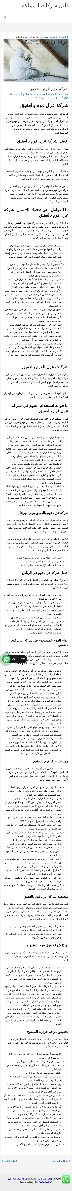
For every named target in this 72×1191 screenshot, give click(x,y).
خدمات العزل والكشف (27, 94)
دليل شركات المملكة (45, 5)
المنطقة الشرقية (48, 94)
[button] (4, 17)
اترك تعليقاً (63, 94)
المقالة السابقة (61, 1161)
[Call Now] (6, 659)
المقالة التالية (9, 1161)
